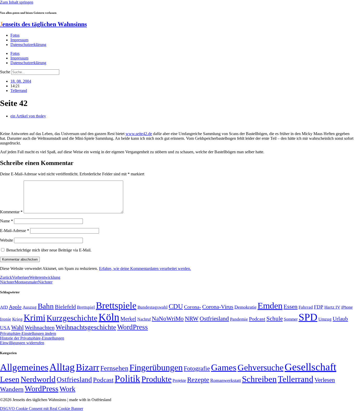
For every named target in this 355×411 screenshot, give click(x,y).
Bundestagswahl (152, 307)
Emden (270, 305)
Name (6, 221)
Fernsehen (114, 368)
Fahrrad (306, 307)
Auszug (30, 307)
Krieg (17, 319)
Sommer (291, 319)
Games (223, 367)
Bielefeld (65, 306)
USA (5, 327)
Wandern (12, 389)
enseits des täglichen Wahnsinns (43, 24)
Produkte (156, 379)
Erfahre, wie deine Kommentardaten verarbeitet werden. (145, 268)
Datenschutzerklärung (28, 44)
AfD (4, 307)
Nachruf (144, 319)
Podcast (257, 319)
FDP (318, 307)
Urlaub (340, 319)
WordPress (132, 327)
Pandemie (239, 319)
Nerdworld (38, 379)
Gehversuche (261, 367)
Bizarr (87, 367)
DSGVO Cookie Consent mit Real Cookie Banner (41, 408)
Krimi (34, 318)
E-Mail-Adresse (14, 230)
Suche (5, 72)
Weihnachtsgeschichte (86, 327)
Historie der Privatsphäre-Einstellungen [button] (32, 338)
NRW (192, 318)
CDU (176, 306)
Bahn (46, 306)
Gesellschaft (310, 367)
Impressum (19, 40)
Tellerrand (18, 90)
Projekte (179, 380)
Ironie (5, 319)
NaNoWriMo (168, 318)
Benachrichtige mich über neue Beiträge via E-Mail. (48, 250)
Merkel (128, 319)
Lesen (9, 379)
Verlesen (324, 379)
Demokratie (245, 307)
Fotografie (197, 368)
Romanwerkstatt (225, 380)
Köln (108, 317)
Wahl (17, 327)
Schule (274, 318)
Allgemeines (24, 367)
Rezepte (198, 379)
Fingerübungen (156, 367)
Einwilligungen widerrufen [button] (22, 343)
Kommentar (11, 212)
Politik (127, 378)
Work (67, 389)
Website (6, 240)
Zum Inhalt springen (16, 2)
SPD (308, 317)
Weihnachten (40, 327)
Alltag (62, 367)
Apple (15, 307)
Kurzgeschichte (72, 317)
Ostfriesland (214, 318)
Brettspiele (116, 305)
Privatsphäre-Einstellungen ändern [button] (28, 333)
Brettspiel (86, 307)
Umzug (325, 319)
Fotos (14, 35)
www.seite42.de (139, 133)
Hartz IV (332, 307)
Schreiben (259, 379)
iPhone (347, 307)
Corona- (192, 307)
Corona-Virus (217, 306)
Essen (291, 306)
